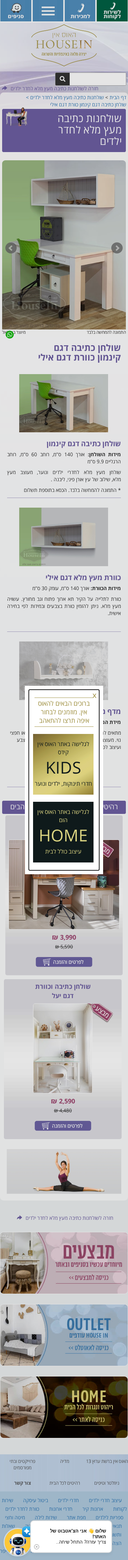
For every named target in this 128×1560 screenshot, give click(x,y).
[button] (18, 1542)
